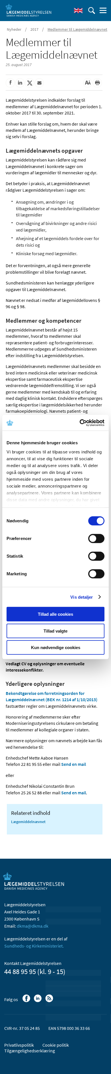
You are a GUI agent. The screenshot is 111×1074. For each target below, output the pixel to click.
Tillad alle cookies (55, 614)
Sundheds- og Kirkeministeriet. (34, 946)
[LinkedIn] (38, 1001)
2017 (34, 29)
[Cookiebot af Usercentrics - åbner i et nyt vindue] (79, 422)
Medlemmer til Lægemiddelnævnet (77, 29)
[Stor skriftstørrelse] (87, 82)
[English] (78, 10)
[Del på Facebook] (10, 82)
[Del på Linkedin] (19, 82)
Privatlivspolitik (19, 1045)
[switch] (96, 538)
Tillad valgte (55, 630)
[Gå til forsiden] (28, 10)
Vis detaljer (81, 596)
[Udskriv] (97, 82)
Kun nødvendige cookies (55, 647)
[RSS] (49, 1001)
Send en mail (73, 764)
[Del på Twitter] (29, 82)
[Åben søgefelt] (91, 10)
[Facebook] (27, 1001)
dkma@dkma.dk (32, 926)
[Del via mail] (39, 82)
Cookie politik (55, 1045)
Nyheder (14, 29)
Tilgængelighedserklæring (29, 1050)
